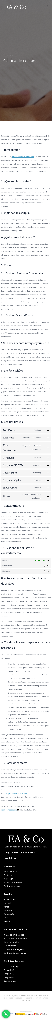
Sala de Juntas (10, 981)
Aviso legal (8, 878)
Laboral (7, 903)
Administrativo (10, 899)
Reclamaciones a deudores (16, 938)
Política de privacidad (13, 882)
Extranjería (9, 914)
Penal (6, 906)
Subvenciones (10, 945)
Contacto (8, 875)
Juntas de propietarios (14, 934)
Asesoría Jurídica (11, 942)
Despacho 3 (9, 977)
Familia (7, 921)
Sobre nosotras (10, 871)
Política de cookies (12, 886)
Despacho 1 (9, 970)
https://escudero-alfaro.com (23, 157)
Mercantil (8, 910)
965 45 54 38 (10, 858)
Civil (6, 917)
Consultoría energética (14, 949)
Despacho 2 (9, 973)
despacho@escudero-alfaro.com (20, 852)
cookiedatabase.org (9, 810)
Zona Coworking (11, 966)
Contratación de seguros (15, 953)
